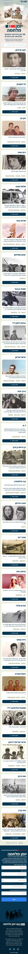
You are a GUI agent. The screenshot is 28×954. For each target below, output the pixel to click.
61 (20, 843)
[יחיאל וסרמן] (14, 374)
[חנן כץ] (14, 135)
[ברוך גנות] (14, 408)
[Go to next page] (22, 843)
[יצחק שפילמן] (14, 271)
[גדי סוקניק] (14, 101)
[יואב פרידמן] (14, 66)
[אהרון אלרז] (14, 622)
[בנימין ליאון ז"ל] (14, 340)
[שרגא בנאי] (14, 237)
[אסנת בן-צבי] (14, 305)
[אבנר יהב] (14, 554)
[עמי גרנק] (14, 793)
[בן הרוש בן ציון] (14, 464)
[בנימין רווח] (14, 588)
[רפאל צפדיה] (14, 690)
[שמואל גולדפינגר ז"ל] (14, 724)
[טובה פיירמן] (14, 520)
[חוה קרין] (14, 827)
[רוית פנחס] (14, 656)
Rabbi (17, 952)
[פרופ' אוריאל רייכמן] (14, 759)
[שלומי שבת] (14, 203)
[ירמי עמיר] (14, 169)
